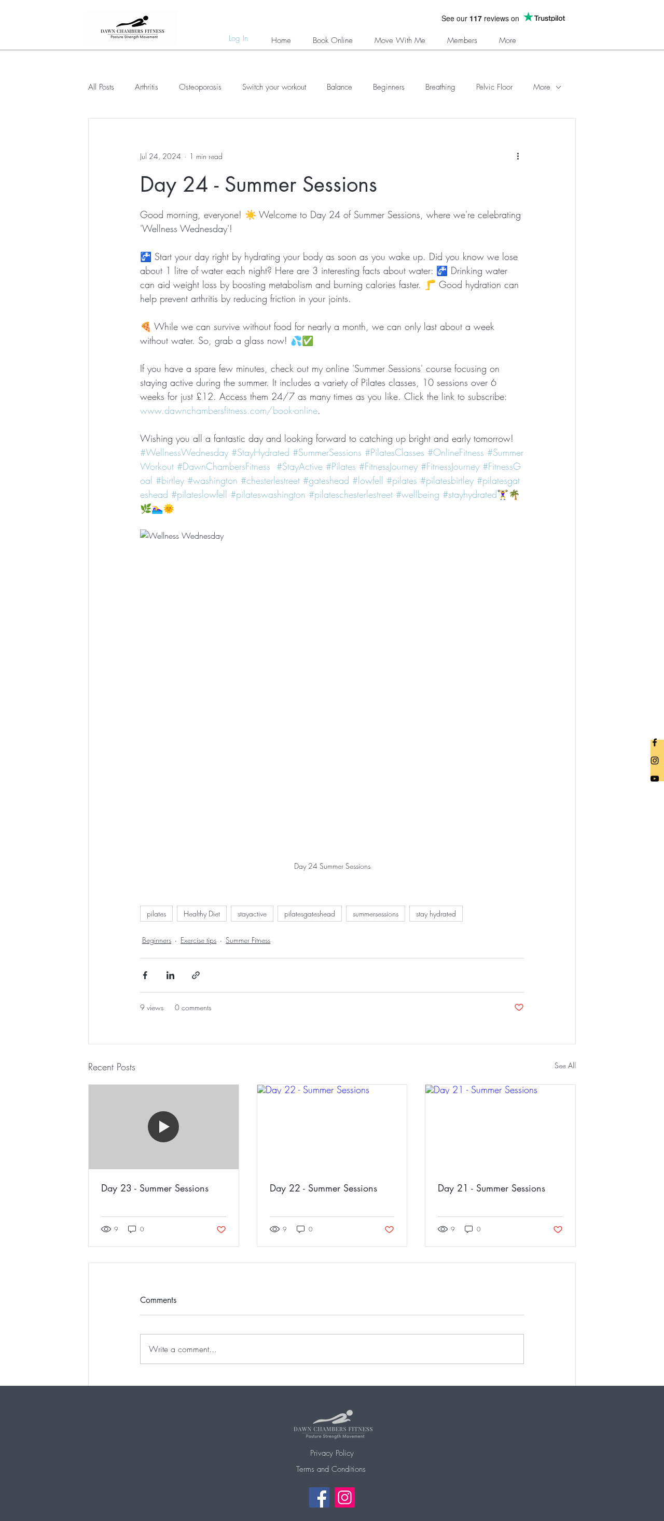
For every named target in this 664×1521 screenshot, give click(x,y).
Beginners (389, 87)
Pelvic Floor (494, 87)
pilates (156, 914)
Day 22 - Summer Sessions (323, 1188)
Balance (339, 87)
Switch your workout (274, 87)
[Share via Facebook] (145, 975)
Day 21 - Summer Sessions (491, 1188)
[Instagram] (345, 1497)
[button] (462, 36)
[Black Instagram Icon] (654, 760)
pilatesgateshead (309, 914)
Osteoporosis (200, 87)
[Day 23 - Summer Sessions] (164, 1127)
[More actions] (517, 156)
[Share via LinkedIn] (170, 975)
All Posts (101, 87)
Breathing (440, 87)
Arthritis (146, 87)
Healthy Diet (202, 914)
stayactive (252, 914)
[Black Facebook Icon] (654, 742)
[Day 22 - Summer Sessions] (332, 1127)
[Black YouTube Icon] (654, 778)
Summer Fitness (248, 940)
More (541, 87)
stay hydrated (436, 914)
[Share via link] (196, 975)
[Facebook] (319, 1497)
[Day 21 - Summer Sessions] (500, 1127)
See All (565, 1065)
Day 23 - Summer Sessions (155, 1188)
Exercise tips (198, 940)
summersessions (375, 914)
